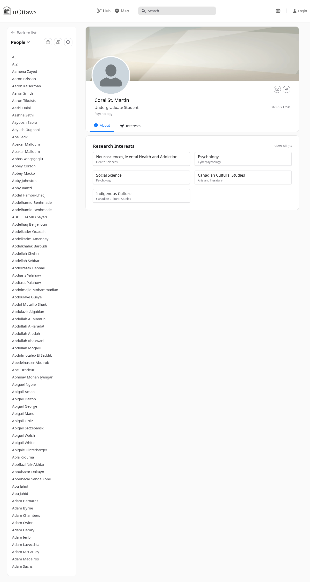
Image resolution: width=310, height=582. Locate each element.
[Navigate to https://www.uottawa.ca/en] (20, 11)
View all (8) (283, 146)
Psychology (103, 113)
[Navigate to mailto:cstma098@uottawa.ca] (277, 89)
